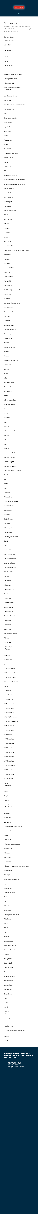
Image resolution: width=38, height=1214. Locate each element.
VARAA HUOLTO (19, 7)
